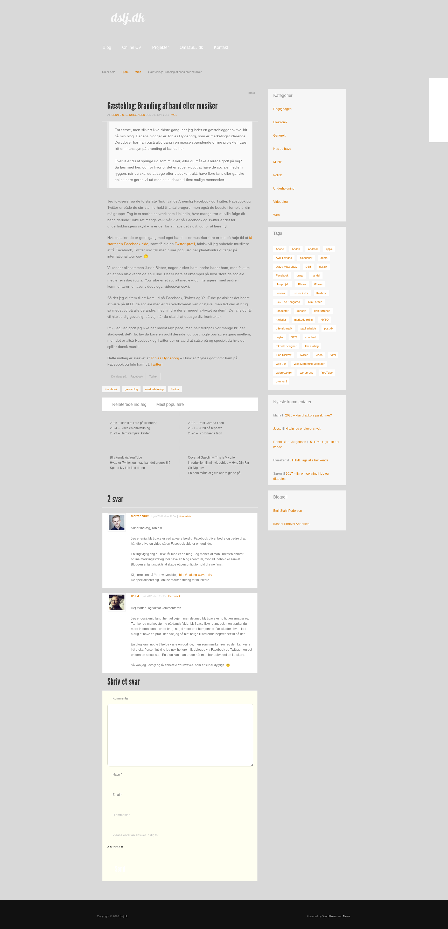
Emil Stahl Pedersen (287, 511)
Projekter (160, 47)
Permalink (185, 516)
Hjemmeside (121, 815)
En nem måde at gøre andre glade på (214, 473)
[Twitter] (439, 99)
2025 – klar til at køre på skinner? (133, 423)
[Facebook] (439, 87)
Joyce (277, 428)
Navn (117, 774)
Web (138, 71)
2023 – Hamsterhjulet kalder (130, 433)
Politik (277, 175)
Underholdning (284, 188)
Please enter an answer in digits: (135, 835)
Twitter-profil (185, 244)
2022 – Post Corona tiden (206, 423)
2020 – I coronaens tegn (205, 433)
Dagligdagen (282, 109)
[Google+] (439, 110)
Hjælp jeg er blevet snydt (302, 428)
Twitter (156, 364)
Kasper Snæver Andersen (291, 524)
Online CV (131, 47)
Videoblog (280, 202)
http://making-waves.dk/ (195, 575)
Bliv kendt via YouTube (126, 457)
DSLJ (135, 596)
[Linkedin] (439, 133)
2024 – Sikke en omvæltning (130, 428)
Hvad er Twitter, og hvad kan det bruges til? (140, 462)
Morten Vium (140, 516)
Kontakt (221, 47)
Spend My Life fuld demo (127, 468)
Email (251, 92)
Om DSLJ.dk (191, 47)
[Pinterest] (439, 121)
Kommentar (121, 698)
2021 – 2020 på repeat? (205, 428)
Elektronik (280, 122)
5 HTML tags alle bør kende (309, 460)
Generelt (279, 135)
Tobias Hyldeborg (165, 358)
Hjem (125, 71)
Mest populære (170, 404)
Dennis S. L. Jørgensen (128, 114)
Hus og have (282, 149)
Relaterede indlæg (129, 404)
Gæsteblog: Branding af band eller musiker (162, 105)
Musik (277, 162)
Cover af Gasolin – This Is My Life (211, 457)
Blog (107, 47)
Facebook (136, 376)
